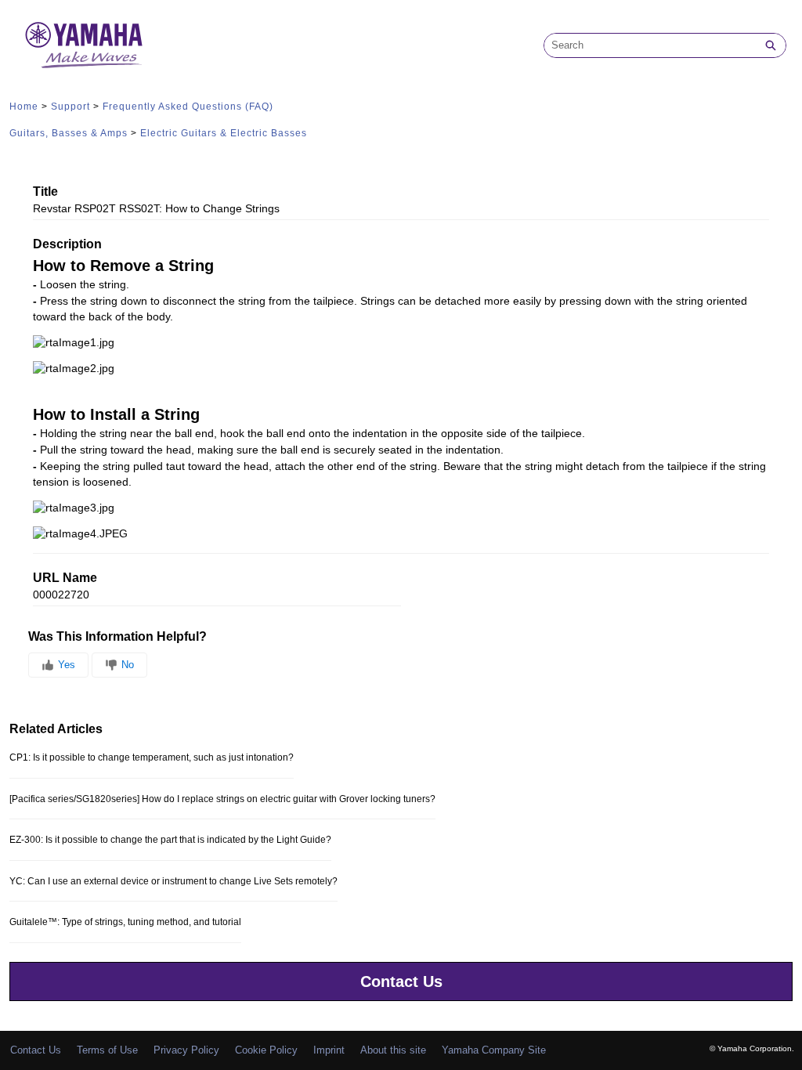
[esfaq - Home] (84, 45)
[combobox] (650, 45)
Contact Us (401, 981)
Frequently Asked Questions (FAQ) (188, 106)
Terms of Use (107, 1050)
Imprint (329, 1050)
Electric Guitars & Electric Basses (223, 133)
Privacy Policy (186, 1050)
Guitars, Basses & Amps (68, 133)
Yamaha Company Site (494, 1050)
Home (23, 106)
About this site (393, 1050)
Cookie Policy (266, 1050)
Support (70, 106)
